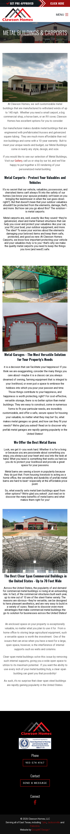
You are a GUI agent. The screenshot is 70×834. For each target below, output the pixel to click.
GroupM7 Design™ (41, 829)
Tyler (43, 822)
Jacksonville (53, 822)
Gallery (18, 160)
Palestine (35, 826)
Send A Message (35, 783)
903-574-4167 (35, 762)
